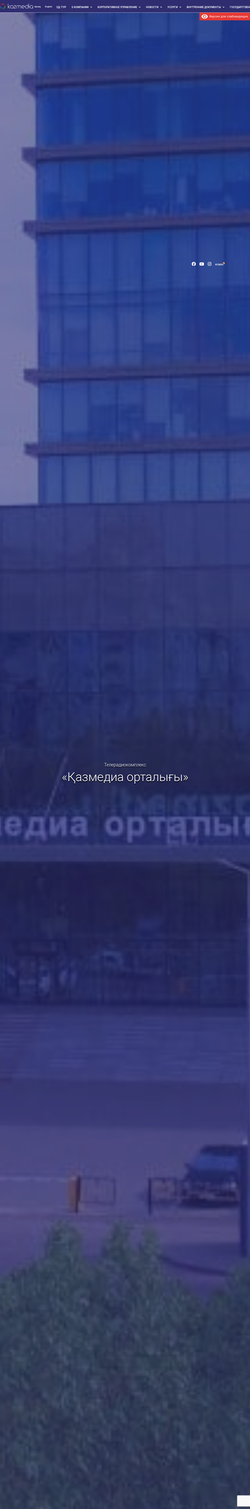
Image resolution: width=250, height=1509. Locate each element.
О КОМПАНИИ (80, 7)
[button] (82, 7)
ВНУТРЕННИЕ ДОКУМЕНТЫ (204, 7)
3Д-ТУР (61, 7)
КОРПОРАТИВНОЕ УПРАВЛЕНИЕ (117, 7)
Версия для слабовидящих (228, 16)
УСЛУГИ (172, 7)
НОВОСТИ (152, 7)
